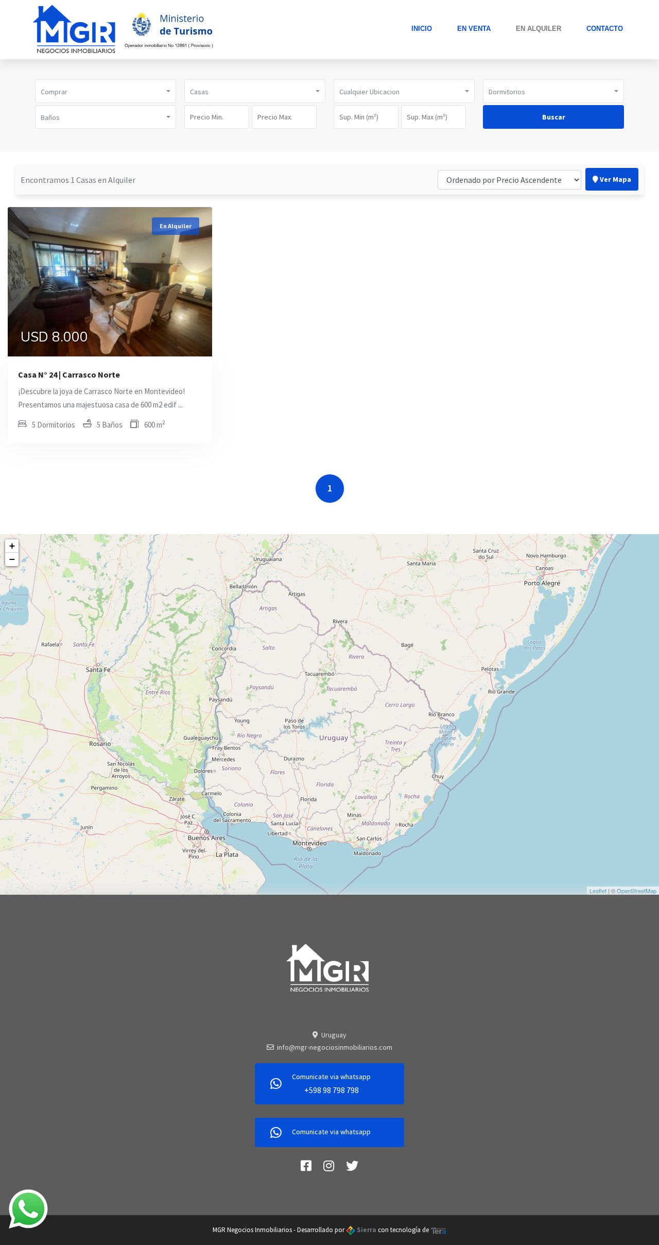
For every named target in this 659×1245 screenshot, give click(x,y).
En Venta (474, 28)
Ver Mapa (614, 179)
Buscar (553, 117)
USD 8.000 (54, 338)
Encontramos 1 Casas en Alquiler (78, 180)
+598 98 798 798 (331, 1090)
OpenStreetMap (636, 890)
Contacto (604, 28)
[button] (105, 91)
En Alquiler (538, 28)
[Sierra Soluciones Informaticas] (438, 1229)
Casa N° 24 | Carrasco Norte (69, 374)
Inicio (421, 28)
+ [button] (12, 545)
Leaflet (597, 890)
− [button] (12, 559)
